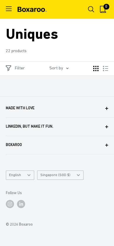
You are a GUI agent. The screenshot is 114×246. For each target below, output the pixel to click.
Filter (20, 68)
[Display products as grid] (96, 68)
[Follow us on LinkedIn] (21, 204)
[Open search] (91, 9)
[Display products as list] (105, 68)
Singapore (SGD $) (55, 175)
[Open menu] (9, 8)
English (15, 175)
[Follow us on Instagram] (10, 204)
